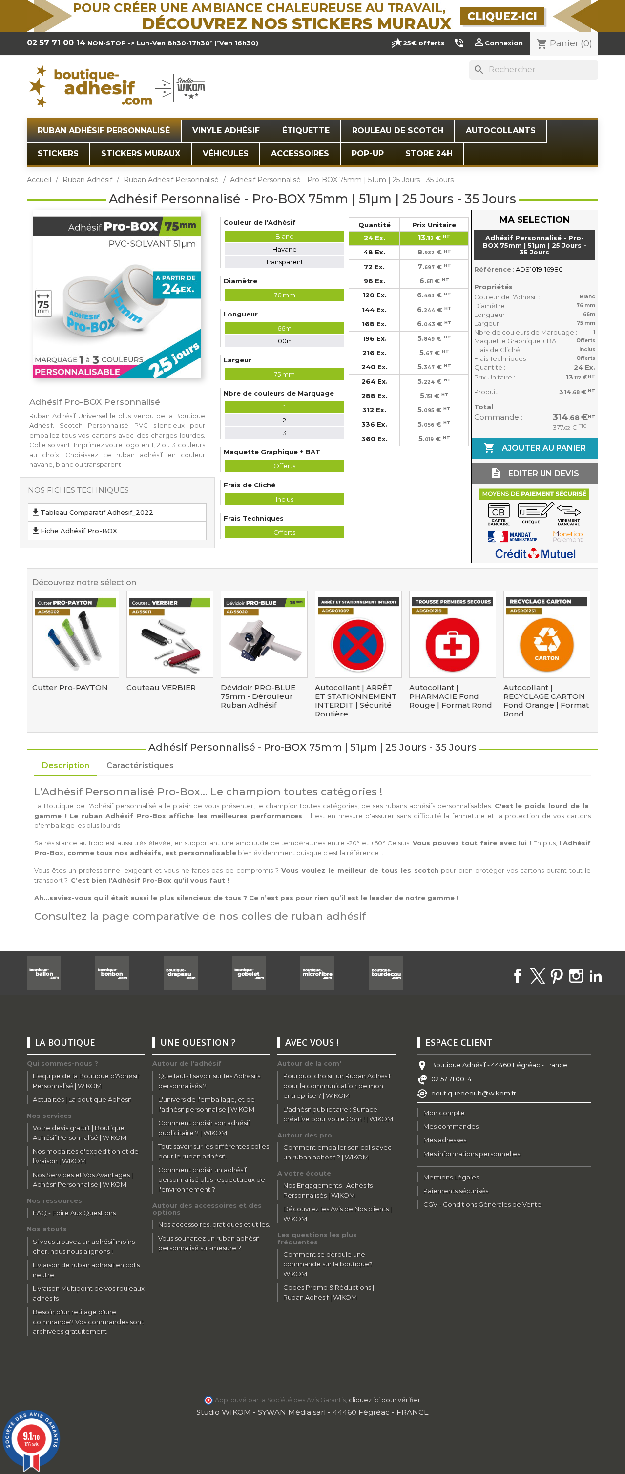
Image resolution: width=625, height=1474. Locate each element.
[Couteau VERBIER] (169, 634)
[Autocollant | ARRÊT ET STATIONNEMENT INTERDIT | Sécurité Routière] (358, 634)
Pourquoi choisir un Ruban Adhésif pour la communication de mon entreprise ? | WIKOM (337, 1085)
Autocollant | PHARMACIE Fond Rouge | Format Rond (450, 696)
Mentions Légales (451, 1177)
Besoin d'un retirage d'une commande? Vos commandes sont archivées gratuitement (88, 1321)
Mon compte (444, 1112)
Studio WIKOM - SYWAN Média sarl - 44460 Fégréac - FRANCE (312, 1412)
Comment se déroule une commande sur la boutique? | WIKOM (329, 1264)
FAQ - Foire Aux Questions (74, 1213)
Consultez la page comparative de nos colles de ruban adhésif (200, 916)
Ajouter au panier (534, 448)
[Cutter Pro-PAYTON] (75, 634)
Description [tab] (65, 765)
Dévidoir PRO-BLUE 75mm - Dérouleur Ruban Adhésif (258, 696)
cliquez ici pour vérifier (384, 1400)
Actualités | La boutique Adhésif (82, 1099)
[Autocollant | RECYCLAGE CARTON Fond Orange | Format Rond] (546, 634)
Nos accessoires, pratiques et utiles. (214, 1224)
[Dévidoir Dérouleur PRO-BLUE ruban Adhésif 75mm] (264, 634)
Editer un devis (534, 473)
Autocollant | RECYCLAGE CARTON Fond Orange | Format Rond (546, 700)
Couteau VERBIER (161, 687)
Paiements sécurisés (455, 1191)
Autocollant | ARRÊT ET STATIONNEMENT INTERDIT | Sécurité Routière (356, 700)
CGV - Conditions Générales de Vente (482, 1204)
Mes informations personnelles (471, 1154)
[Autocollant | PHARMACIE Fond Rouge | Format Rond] (452, 634)
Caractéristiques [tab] (140, 765)
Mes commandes (451, 1126)
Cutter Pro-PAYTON (70, 687)
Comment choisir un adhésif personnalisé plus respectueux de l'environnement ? (211, 1179)
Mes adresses (444, 1140)
